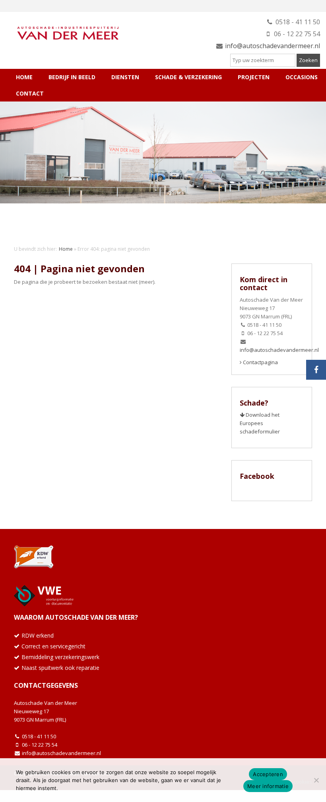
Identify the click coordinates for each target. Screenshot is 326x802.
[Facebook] (316, 370)
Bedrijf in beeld (72, 77)
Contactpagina (260, 362)
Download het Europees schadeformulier (260, 423)
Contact (30, 93)
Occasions (301, 77)
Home (24, 77)
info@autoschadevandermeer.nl (272, 45)
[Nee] (316, 780)
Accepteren (268, 774)
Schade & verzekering (188, 77)
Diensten (125, 77)
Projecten (254, 77)
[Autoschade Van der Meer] (65, 31)
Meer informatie (268, 786)
